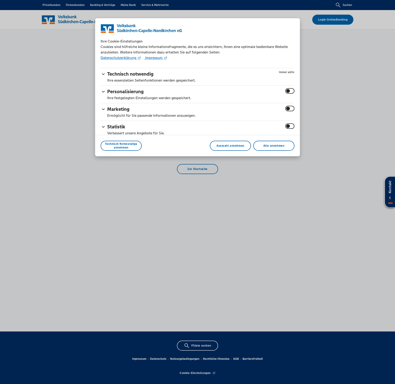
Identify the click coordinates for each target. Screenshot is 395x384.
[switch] (289, 91)
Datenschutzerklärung (119, 58)
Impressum (153, 58)
